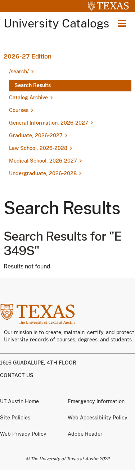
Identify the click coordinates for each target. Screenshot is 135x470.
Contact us (16, 375)
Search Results (32, 85)
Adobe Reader (85, 434)
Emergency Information (96, 401)
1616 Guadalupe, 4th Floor (38, 363)
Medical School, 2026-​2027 (43, 161)
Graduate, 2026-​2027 (36, 135)
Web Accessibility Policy (97, 418)
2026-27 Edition (27, 56)
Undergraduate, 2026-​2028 (43, 173)
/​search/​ (19, 71)
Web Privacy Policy (23, 434)
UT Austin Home (19, 401)
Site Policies (15, 418)
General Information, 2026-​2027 (48, 123)
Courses (18, 110)
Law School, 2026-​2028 (38, 148)
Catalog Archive (28, 97)
